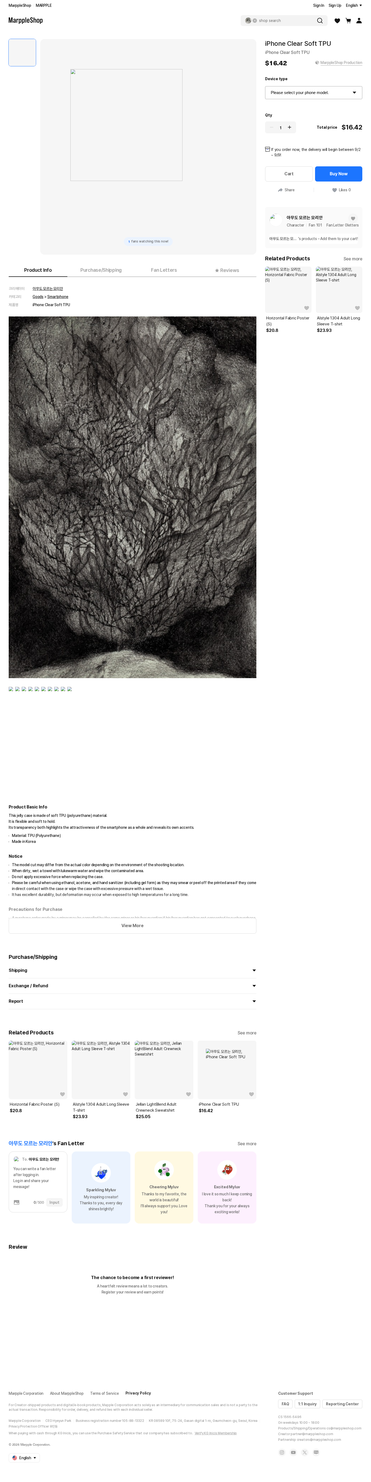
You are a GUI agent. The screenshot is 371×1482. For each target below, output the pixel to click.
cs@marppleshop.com (343, 1428)
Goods (38, 297)
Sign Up (335, 5)
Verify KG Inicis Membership (216, 1433)
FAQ (285, 1404)
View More (132, 925)
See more (247, 1033)
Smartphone (57, 297)
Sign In (318, 5)
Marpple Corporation (26, 1393)
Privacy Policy (138, 1393)
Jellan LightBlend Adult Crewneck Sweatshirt (156, 1107)
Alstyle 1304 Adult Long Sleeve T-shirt (101, 1107)
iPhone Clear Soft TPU (219, 1104)
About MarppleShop (67, 1393)
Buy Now (339, 173)
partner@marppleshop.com (312, 1434)
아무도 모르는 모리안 (48, 288)
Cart (289, 173)
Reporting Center (342, 1404)
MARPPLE (44, 5)
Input (54, 1202)
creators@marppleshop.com (319, 1440)
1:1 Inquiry (307, 1404)
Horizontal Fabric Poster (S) (34, 1104)
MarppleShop (20, 5)
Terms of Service (104, 1393)
